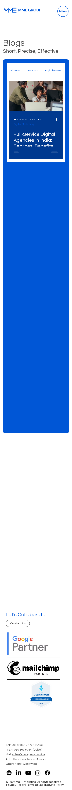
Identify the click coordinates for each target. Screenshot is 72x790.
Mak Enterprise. (26, 781)
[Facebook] (47, 773)
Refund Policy (54, 784)
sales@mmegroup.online (28, 754)
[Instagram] (38, 773)
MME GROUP (29, 10)
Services (33, 70)
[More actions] (58, 119)
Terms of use (35, 784)
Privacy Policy (15, 784)
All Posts (15, 70)
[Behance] (9, 773)
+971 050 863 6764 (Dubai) (24, 749)
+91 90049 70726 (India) (27, 745)
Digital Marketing (55, 70)
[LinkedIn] (18, 773)
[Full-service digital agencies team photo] (36, 96)
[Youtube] (28, 773)
